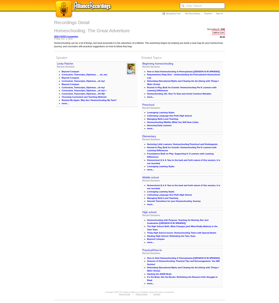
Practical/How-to (152, 250)
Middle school (150, 177)
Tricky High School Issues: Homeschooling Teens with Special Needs (181, 233)
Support (208, 13)
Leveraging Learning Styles (160, 112)
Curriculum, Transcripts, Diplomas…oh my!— (84, 90)
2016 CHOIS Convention (66, 36)
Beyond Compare (70, 71)
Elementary (149, 136)
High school (149, 212)
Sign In (219, 13)
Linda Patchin (65, 63)
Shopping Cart (173, 13)
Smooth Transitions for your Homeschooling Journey (174, 201)
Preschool (148, 104)
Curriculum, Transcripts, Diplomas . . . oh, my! (84, 74)
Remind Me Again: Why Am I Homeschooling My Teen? (89, 100)
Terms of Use (124, 294)
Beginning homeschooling (157, 63)
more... (65, 103)
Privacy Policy (142, 294)
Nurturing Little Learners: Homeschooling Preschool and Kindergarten (182, 144)
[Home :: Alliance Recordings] (83, 17)
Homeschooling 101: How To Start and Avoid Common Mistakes (179, 94)
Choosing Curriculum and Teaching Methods (84, 97)
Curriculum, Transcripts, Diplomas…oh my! (83, 81)
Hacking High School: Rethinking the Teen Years (171, 236)
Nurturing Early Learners (159, 125)
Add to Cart (218, 32)
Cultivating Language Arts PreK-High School (169, 116)
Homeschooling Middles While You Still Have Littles (173, 122)
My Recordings (192, 13)
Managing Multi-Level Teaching (162, 119)
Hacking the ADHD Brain (159, 274)
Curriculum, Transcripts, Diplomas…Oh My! (83, 94)
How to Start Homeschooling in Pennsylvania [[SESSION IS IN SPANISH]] (183, 71)
